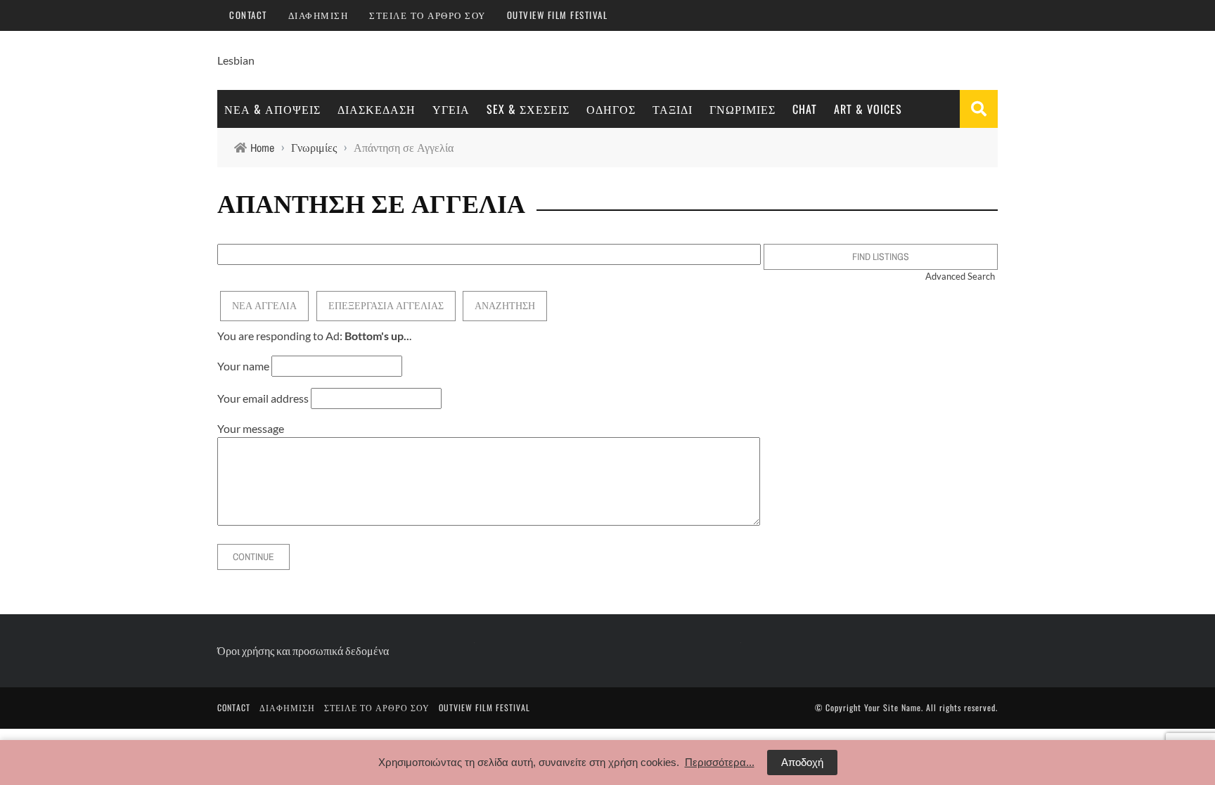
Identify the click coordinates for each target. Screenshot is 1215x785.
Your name (243, 365)
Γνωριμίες (742, 108)
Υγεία (451, 108)
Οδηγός (611, 108)
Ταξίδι (672, 108)
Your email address (263, 398)
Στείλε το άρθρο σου (427, 15)
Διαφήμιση (318, 15)
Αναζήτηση (505, 305)
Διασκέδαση (377, 108)
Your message (250, 428)
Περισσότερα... (719, 762)
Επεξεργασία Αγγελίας (386, 305)
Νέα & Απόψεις (272, 108)
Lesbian (236, 60)
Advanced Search (960, 276)
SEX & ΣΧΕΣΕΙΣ (528, 108)
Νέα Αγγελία (264, 305)
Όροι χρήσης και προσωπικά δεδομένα (303, 650)
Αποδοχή (802, 762)
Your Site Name (892, 707)
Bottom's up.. (377, 335)
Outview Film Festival (557, 15)
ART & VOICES (868, 108)
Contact (248, 15)
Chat (804, 108)
